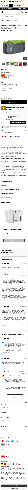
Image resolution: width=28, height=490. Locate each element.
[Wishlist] (22, 12)
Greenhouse (3, 415)
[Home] (3, 20)
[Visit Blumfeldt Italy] (10, 464)
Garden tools (7, 20)
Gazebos (3, 409)
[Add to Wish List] (26, 25)
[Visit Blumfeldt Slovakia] (19, 464)
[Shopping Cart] (26, 12)
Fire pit (2, 420)
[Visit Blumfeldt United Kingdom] (16, 464)
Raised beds (15, 20)
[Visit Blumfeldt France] (8, 464)
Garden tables (4, 422)
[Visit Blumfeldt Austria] (5, 464)
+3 (24, 94)
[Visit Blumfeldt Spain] (13, 464)
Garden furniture (4, 407)
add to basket (15, 102)
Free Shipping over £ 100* (22, 8)
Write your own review (14, 255)
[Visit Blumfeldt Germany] (2, 464)
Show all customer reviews (15, 393)
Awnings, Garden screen (6, 404)
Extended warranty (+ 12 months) (14, 117)
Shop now (11, 5)
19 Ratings (10, 30)
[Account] (19, 12)
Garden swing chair (5, 417)
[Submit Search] (2, 16)
